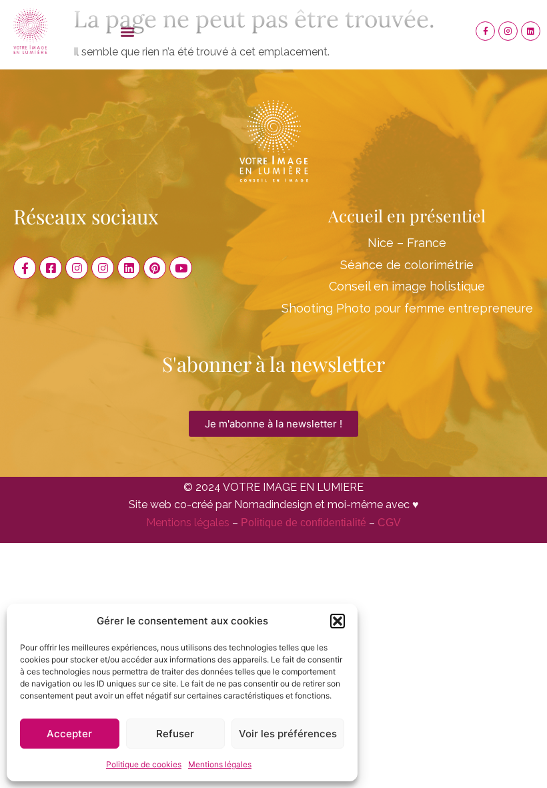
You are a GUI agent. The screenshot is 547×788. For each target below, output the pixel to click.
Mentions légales (219, 764)
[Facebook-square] (50, 267)
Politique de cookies (143, 764)
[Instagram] (508, 31)
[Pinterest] (154, 267)
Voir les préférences (288, 733)
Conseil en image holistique (407, 286)
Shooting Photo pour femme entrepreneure (407, 308)
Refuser (175, 733)
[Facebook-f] (485, 31)
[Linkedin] (530, 31)
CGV (389, 522)
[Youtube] (180, 267)
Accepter (69, 733)
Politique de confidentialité (303, 522)
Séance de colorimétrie (407, 265)
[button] (337, 621)
